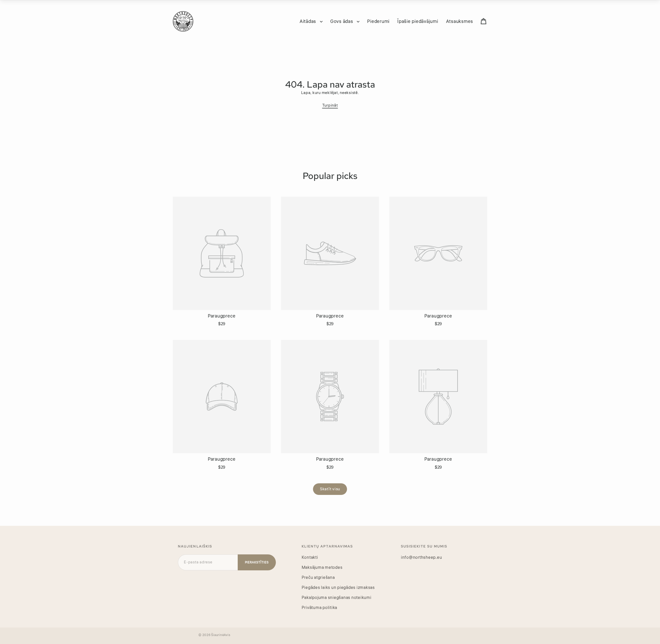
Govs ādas (342, 21)
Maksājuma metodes (322, 567)
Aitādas (308, 21)
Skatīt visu (330, 489)
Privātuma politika (319, 608)
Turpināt (330, 105)
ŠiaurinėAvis (220, 635)
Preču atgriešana (318, 577)
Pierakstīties (257, 562)
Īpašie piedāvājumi (417, 21)
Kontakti (310, 557)
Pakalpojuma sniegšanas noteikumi (337, 597)
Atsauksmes (459, 21)
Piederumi (378, 21)
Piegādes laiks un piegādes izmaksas (338, 587)
